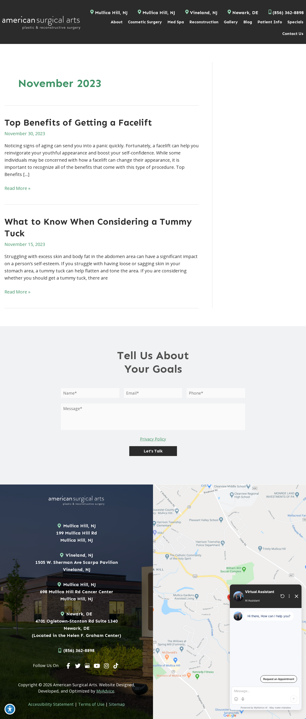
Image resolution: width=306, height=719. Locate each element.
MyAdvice (105, 691)
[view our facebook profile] (68, 666)
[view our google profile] (87, 666)
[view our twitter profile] (78, 666)
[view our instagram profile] (106, 666)
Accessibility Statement (51, 704)
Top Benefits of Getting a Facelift (78, 122)
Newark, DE (245, 12)
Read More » (17, 188)
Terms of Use (91, 704)
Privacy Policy (153, 439)
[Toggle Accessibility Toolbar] (9, 709)
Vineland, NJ (204, 12)
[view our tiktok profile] (116, 666)
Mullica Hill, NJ (111, 12)
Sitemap (117, 704)
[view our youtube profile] (97, 666)
